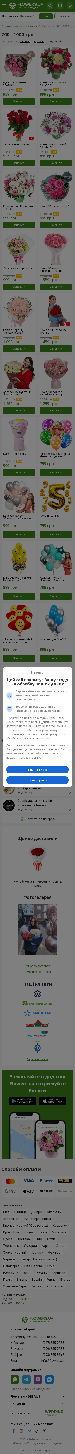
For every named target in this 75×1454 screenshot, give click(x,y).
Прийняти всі (37, 770)
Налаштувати (38, 780)
